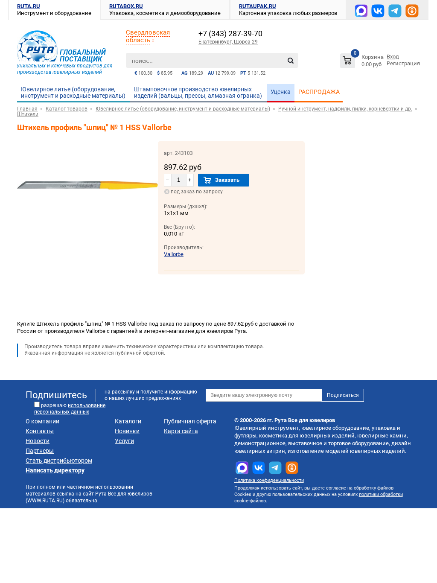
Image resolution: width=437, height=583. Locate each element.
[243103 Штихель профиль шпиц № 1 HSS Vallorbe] (87, 227)
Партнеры (40, 450)
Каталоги (128, 421)
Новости (38, 440)
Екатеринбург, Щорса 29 (228, 42)
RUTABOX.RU (126, 6)
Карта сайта (181, 431)
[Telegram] (395, 10)
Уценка (281, 91)
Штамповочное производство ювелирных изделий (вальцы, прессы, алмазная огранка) (198, 92)
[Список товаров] (363, 62)
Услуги (124, 440)
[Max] (361, 10)
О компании (42, 421)
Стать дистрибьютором (59, 460)
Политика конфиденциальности (269, 480)
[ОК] (412, 10)
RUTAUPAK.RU (257, 6)
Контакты (40, 431)
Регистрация (403, 63)
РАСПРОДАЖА (319, 91)
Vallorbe (174, 254)
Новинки (127, 431)
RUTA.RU (28, 6)
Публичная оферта (190, 421)
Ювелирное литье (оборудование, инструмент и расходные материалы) (73, 92)
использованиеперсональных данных (69, 408)
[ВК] (378, 10)
